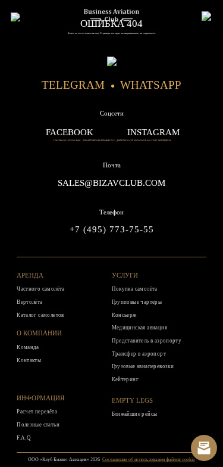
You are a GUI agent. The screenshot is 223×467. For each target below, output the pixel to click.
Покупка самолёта (135, 289)
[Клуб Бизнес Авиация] (112, 19)
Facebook (69, 132)
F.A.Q (24, 438)
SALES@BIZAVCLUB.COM (111, 183)
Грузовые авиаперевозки (143, 366)
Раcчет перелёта (37, 412)
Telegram (73, 85)
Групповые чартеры (137, 302)
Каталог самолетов (40, 315)
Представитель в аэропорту (147, 341)
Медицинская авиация (139, 328)
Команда (28, 347)
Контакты (29, 360)
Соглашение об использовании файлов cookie (148, 459)
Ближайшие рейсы (135, 414)
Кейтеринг (125, 379)
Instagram (153, 132)
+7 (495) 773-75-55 (112, 229)
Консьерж (124, 315)
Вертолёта (30, 302)
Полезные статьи (38, 425)
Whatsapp (150, 85)
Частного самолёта (41, 289)
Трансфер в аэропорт (139, 354)
